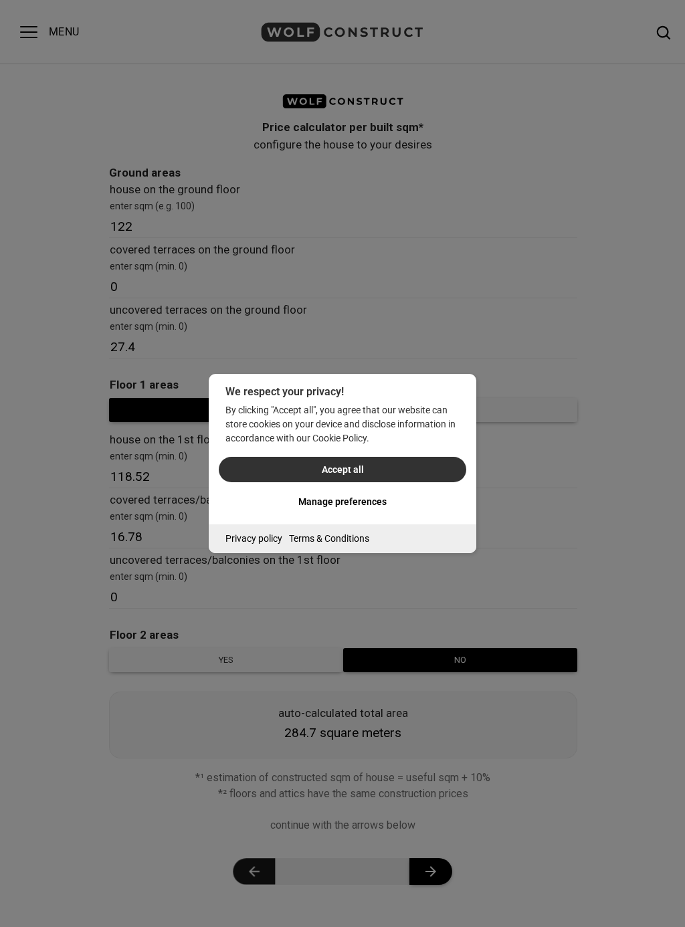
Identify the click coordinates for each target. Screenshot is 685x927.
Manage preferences (342, 501)
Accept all (343, 469)
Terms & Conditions (329, 538)
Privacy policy (253, 538)
